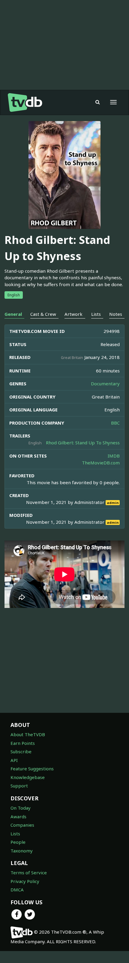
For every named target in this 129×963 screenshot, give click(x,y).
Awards (18, 816)
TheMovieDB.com (101, 463)
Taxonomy (21, 851)
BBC (115, 423)
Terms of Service (28, 873)
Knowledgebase (27, 777)
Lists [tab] (96, 314)
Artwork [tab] (73, 314)
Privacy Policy (24, 881)
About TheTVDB (27, 734)
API (14, 760)
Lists (15, 834)
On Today (20, 808)
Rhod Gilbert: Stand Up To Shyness (83, 443)
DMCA (17, 890)
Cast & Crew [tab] (43, 314)
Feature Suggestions (32, 769)
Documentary (105, 384)
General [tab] (13, 314)
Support (19, 786)
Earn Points (22, 743)
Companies (22, 825)
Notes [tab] (115, 314)
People (18, 842)
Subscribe (21, 751)
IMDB (114, 456)
